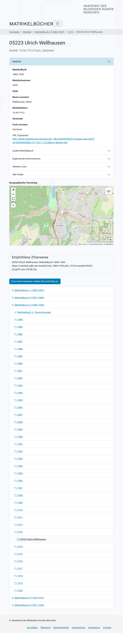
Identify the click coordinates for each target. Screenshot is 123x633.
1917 (20, 568)
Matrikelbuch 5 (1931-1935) (29, 605)
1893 (20, 385)
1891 (20, 370)
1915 (20, 553)
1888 (20, 348)
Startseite (14, 31)
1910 (20, 510)
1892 (20, 378)
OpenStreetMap (96, 244)
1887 (20, 341)
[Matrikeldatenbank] (31, 23)
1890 (20, 363)
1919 (20, 583)
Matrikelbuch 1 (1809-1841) (29, 290)
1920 (20, 590)
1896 (20, 407)
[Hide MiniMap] (110, 239)
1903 (20, 458)
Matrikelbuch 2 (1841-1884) (29, 297)
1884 (20, 319)
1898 (20, 422)
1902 (20, 451)
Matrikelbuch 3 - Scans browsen (34, 312)
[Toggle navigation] (57, 24)
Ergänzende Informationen (26, 158)
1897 (20, 414)
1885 (20, 326)
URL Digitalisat (20, 135)
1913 (70, 31)
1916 (20, 561)
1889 (20, 356)
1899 (20, 429)
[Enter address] (13, 205)
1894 (20, 392)
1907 (20, 488)
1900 (20, 436)
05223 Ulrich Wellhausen (32, 539)
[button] (61, 212)
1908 (20, 495)
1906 (20, 480)
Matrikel (27, 31)
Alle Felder (17, 174)
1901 (20, 444)
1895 (20, 400)
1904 (20, 466)
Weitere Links (19, 166)
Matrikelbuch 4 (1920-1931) (29, 597)
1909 (20, 502)
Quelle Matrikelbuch (22, 150)
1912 (20, 524)
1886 (20, 334)
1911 (20, 517)
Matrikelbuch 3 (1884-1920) (49, 31)
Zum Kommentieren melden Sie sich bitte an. (35, 281)
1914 (20, 546)
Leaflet (84, 244)
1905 (20, 473)
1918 (20, 575)
